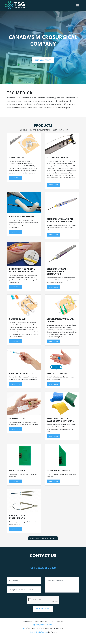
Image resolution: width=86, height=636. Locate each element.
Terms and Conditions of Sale (43, 538)
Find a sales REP (43, 60)
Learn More (16, 178)
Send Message (43, 608)
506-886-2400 (47, 567)
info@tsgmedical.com (44, 625)
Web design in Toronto (39, 632)
